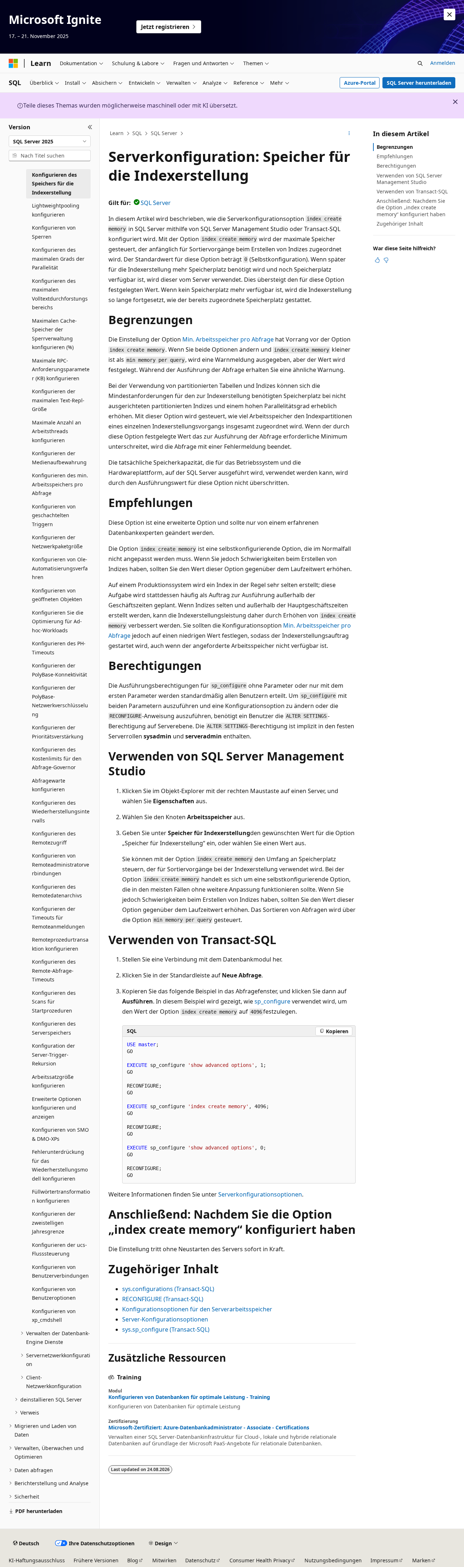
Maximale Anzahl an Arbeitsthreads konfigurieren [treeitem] (56, 431)
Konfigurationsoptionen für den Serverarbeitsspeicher (197, 1309)
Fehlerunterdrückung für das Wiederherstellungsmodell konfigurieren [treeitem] (60, 1165)
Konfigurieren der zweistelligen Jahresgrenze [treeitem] (53, 1222)
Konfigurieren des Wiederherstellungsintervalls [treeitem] (61, 811)
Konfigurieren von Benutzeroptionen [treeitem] (54, 1294)
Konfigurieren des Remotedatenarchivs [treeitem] (57, 891)
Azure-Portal (360, 82)
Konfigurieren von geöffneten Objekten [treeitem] (57, 595)
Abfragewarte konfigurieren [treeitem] (48, 785)
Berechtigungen (396, 165)
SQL (137, 133)
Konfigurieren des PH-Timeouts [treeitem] (59, 648)
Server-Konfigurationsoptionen (165, 1319)
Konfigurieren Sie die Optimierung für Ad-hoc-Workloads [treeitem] (57, 621)
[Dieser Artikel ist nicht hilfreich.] (386, 260)
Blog (132, 1560)
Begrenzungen (395, 146)
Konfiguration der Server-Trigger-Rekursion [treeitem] (53, 1054)
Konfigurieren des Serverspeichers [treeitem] (54, 1028)
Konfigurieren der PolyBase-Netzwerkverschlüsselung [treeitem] (60, 701)
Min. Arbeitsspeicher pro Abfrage (228, 339)
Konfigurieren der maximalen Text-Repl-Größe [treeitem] (58, 400)
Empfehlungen (395, 156)
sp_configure (272, 1001)
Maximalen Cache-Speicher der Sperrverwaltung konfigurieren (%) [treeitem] (54, 334)
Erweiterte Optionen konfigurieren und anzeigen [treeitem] (56, 1107)
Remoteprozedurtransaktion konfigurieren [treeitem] (60, 944)
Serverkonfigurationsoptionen (260, 1194)
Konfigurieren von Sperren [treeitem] (54, 232)
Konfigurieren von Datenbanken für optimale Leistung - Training (189, 1397)
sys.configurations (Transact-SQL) (168, 1289)
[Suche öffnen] (420, 63)
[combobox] (50, 141)
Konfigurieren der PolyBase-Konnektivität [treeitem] (59, 670)
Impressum (384, 1560)
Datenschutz (200, 1560)
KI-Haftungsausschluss (37, 1560)
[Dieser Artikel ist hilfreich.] (377, 260)
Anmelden (442, 62)
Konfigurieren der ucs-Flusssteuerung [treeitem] (59, 1249)
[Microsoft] (13, 63)
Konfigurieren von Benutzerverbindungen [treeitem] (60, 1271)
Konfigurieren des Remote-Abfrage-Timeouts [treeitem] (54, 970)
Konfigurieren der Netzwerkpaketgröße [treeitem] (57, 542)
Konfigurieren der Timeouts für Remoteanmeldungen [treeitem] (58, 917)
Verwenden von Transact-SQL (412, 191)
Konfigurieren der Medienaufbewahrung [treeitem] (59, 458)
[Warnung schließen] (449, 14)
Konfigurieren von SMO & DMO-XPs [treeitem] (60, 1134)
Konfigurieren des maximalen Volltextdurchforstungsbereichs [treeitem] (60, 294)
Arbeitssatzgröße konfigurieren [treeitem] (53, 1081)
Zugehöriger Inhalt (400, 223)
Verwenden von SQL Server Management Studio (409, 178)
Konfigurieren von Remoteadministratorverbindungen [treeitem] (60, 864)
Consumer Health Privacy (259, 1560)
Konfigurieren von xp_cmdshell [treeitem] (54, 1316)
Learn (117, 133)
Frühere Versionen (96, 1560)
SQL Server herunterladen (419, 82)
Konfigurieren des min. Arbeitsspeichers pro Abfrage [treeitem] (60, 484)
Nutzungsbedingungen (333, 1560)
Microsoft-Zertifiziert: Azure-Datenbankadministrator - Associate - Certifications (208, 1427)
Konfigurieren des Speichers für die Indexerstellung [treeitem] (54, 183)
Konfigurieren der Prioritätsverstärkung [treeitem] (57, 732)
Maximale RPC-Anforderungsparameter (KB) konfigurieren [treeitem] (61, 369)
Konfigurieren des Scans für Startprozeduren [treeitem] (54, 1001)
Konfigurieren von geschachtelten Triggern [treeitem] (54, 515)
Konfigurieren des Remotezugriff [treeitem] (54, 838)
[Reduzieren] (90, 127)
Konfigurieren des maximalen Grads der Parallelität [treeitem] (58, 258)
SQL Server (164, 133)
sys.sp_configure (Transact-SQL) (166, 1329)
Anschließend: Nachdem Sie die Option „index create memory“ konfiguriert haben (411, 207)
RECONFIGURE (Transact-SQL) (162, 1299)
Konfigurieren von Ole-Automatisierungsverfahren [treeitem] (60, 568)
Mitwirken (164, 1560)
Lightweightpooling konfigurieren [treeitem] (55, 210)
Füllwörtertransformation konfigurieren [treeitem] (61, 1196)
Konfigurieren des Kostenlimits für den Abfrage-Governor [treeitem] (57, 758)
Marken (421, 1560)
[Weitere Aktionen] (349, 133)
